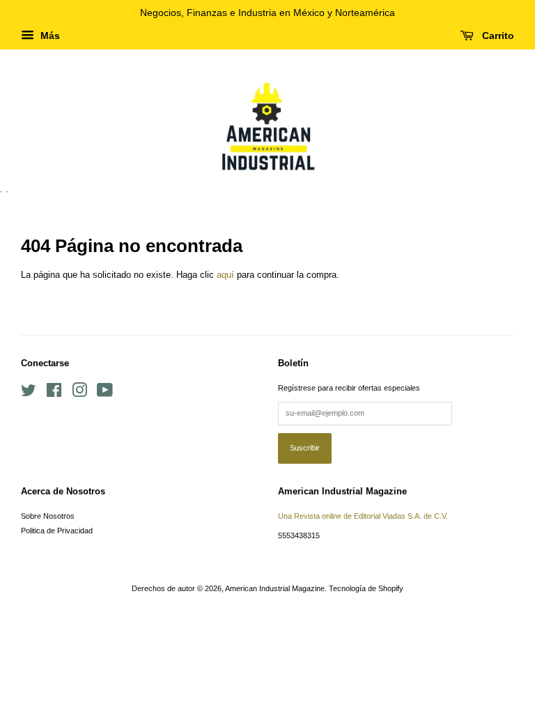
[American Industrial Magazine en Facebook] (54, 393)
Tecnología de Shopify (366, 588)
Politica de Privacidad (57, 530)
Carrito (496, 35)
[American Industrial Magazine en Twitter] (28, 393)
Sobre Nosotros (48, 516)
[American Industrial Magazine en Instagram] (79, 393)
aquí (225, 274)
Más (49, 35)
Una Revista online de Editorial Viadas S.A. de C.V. (363, 516)
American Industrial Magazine (275, 588)
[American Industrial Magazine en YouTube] (105, 393)
